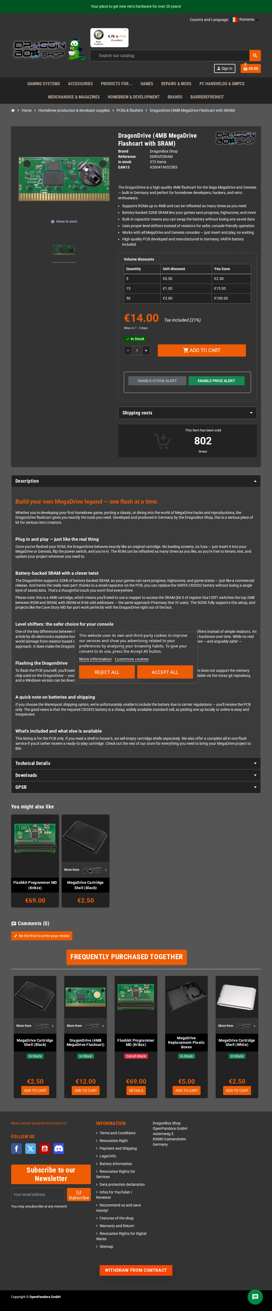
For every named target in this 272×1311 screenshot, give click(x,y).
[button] (245, 19)
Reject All (107, 672)
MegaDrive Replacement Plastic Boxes (186, 1042)
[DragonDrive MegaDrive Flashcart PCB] (64, 251)
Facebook (16, 1148)
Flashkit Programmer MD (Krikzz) (35, 885)
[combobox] (175, 55)
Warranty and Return (117, 1226)
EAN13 (124, 167)
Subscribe (79, 1197)
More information (95, 658)
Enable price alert (216, 381)
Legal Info (108, 1156)
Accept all (165, 672)
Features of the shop (117, 1218)
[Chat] (255, 1297)
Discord (58, 1148)
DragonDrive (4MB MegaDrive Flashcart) (86, 1042)
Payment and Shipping (118, 1148)
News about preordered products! (39, 1123)
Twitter (30, 1148)
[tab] (187, 413)
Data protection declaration (122, 1184)
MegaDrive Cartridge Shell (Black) (85, 885)
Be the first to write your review (42, 936)
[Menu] (125, 31)
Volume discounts (139, 259)
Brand (123, 151)
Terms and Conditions (117, 1133)
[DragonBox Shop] (48, 50)
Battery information (116, 1164)
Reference (127, 156)
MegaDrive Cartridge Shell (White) (237, 1042)
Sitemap (106, 1246)
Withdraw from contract (136, 1270)
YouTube (44, 1148)
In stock (124, 162)
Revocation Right (114, 1141)
